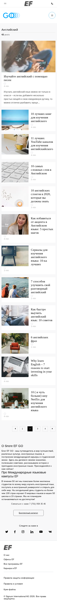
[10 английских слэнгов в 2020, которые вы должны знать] (28, 198)
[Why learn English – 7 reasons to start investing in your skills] (28, 371)
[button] (5, 3)
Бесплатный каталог (28, 513)
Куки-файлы (10, 589)
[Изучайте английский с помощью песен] (28, 74)
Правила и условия (13, 584)
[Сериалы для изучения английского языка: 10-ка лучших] (28, 260)
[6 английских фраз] (28, 343)
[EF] (28, 3)
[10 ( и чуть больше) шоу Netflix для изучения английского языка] (28, 404)
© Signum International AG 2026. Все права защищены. (25, 597)
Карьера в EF (10, 568)
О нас (6, 555)
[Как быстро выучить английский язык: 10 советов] (28, 317)
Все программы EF (13, 564)
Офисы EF (9, 559)
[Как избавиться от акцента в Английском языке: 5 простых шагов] (28, 228)
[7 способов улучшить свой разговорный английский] (28, 289)
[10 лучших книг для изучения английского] (28, 120)
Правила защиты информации (19, 578)
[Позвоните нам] (52, 3)
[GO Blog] (11, 15)
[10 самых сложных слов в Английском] (28, 172)
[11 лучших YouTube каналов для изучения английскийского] (28, 146)
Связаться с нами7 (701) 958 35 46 (28, 504)
